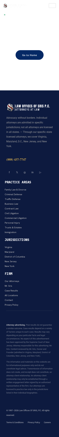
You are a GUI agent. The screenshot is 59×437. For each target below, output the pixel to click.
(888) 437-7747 (16, 159)
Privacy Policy (34, 422)
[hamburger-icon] (52, 5)
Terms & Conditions (15, 422)
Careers (47, 422)
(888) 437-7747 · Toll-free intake (23, 15)
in (32, 172)
